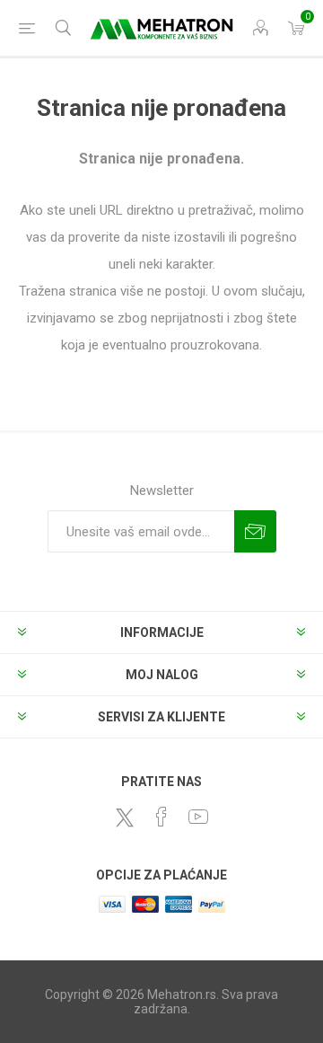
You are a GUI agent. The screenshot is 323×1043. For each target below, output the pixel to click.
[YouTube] (198, 816)
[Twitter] (124, 817)
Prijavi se (255, 531)
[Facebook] (161, 816)
